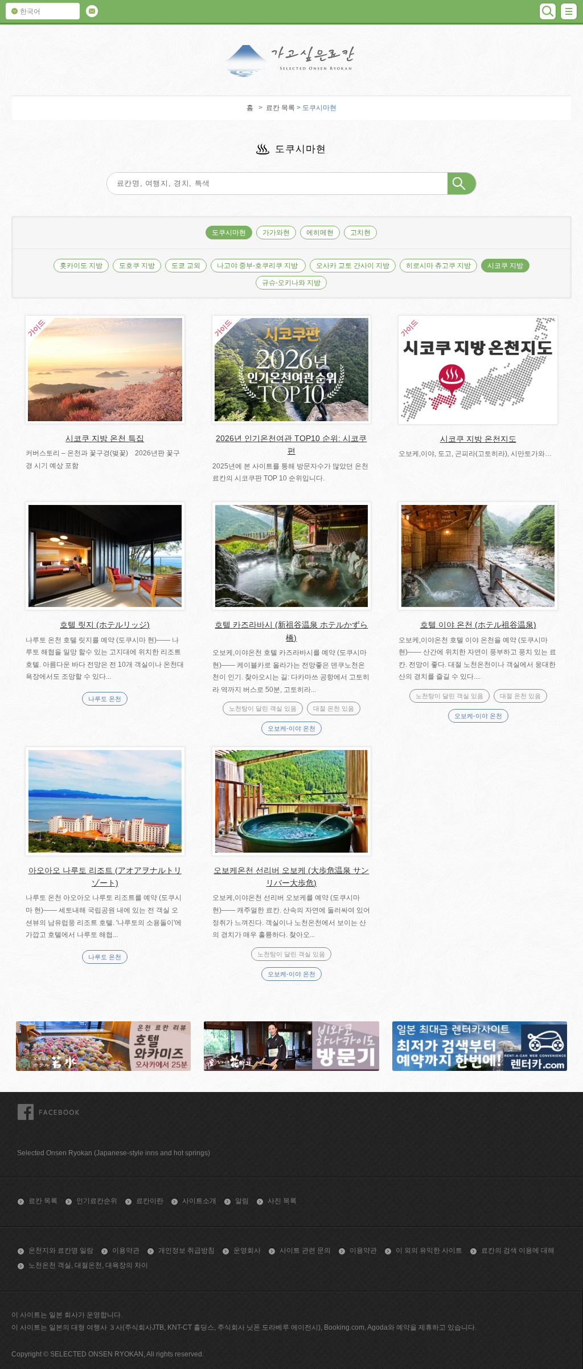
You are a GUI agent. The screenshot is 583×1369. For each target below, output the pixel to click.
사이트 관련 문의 (305, 1250)
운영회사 (247, 1250)
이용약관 (125, 1250)
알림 (242, 1201)
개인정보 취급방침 (186, 1250)
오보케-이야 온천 (291, 728)
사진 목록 (282, 1201)
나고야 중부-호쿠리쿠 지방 (258, 266)
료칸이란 (149, 1201)
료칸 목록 (280, 108)
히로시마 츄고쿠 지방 (438, 266)
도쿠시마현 (229, 233)
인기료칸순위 (96, 1201)
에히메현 (320, 233)
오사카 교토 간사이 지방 (352, 266)
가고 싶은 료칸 (291, 61)
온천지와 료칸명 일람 (60, 1250)
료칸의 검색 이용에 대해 (518, 1250)
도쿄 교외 (185, 266)
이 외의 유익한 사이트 (429, 1250)
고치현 (360, 233)
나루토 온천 (104, 698)
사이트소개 (199, 1201)
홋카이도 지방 (81, 266)
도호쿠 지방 (137, 266)
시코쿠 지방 (505, 266)
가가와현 (276, 233)
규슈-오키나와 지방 (291, 283)
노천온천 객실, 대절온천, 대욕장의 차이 (88, 1265)
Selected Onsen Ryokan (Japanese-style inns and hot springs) (113, 1153)
